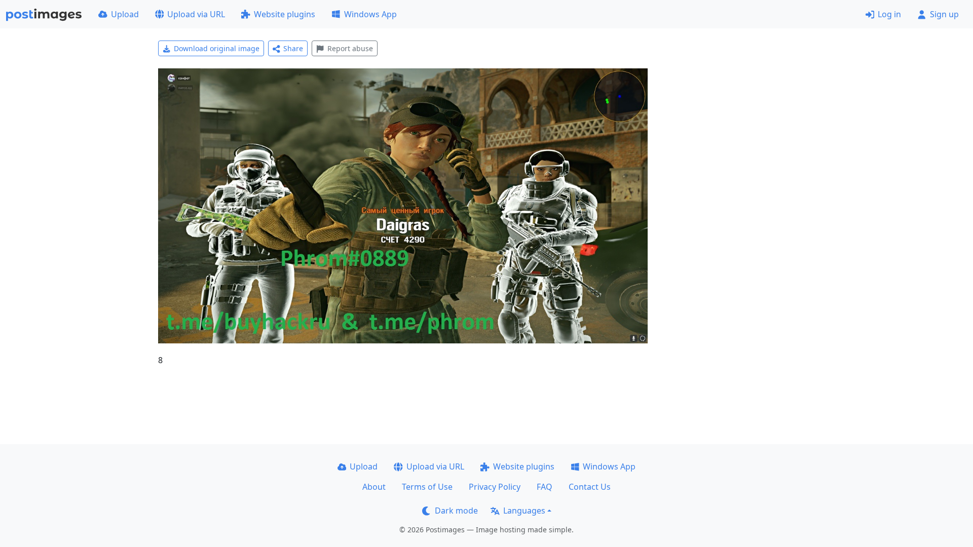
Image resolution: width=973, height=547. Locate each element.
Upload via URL (196, 14)
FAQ (544, 486)
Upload (125, 14)
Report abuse (350, 48)
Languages (524, 510)
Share (293, 48)
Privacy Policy (494, 486)
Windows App (370, 14)
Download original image (216, 48)
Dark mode (456, 510)
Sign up (944, 14)
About (374, 486)
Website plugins (284, 14)
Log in (889, 14)
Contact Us (590, 486)
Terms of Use (427, 486)
